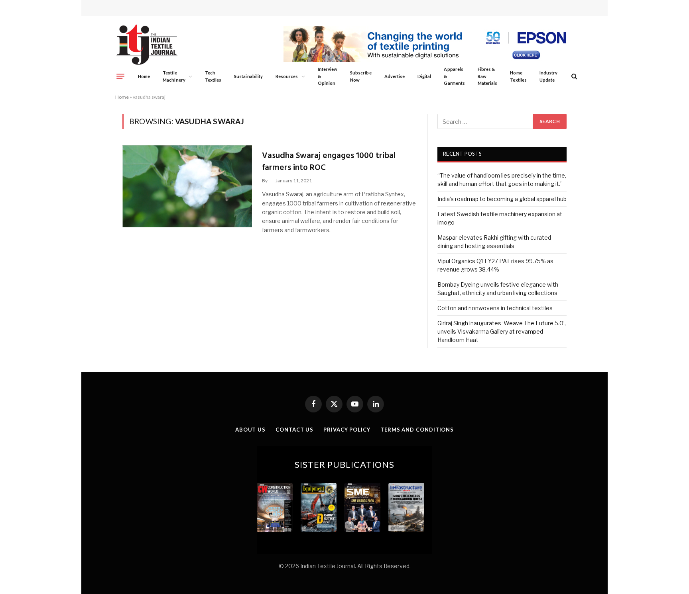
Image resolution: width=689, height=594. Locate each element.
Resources (287, 76)
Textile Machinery (174, 76)
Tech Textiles (213, 76)
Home (144, 76)
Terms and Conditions (417, 429)
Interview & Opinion (328, 76)
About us (250, 429)
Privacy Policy (346, 429)
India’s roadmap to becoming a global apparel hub (502, 198)
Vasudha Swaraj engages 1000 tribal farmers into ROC (329, 162)
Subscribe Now (361, 76)
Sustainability (248, 76)
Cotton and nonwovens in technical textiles (495, 308)
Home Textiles (518, 76)
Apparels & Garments (454, 76)
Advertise (394, 76)
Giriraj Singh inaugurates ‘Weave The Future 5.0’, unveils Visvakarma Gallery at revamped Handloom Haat (501, 331)
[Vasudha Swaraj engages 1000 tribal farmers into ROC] (187, 186)
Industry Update (548, 76)
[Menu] (120, 76)
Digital (424, 76)
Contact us (294, 429)
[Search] (573, 76)
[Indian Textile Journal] (147, 45)
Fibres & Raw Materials (488, 76)
